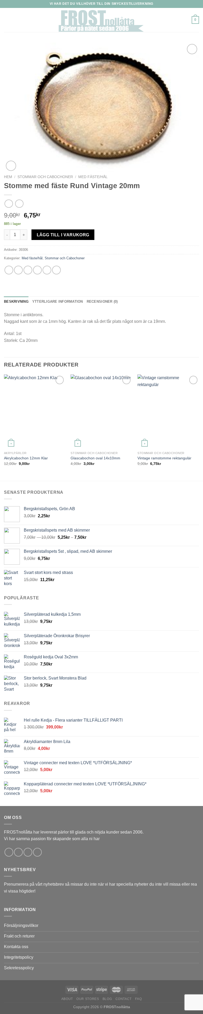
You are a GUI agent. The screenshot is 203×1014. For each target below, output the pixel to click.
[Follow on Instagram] (18, 852)
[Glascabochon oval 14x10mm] (101, 411)
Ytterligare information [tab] (57, 302)
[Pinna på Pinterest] (47, 270)
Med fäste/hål (93, 177)
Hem (8, 177)
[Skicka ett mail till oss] (28, 852)
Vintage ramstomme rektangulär (164, 458)
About (67, 999)
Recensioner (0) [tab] (102, 302)
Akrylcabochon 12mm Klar (26, 458)
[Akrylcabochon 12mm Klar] (35, 411)
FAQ (138, 999)
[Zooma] (11, 166)
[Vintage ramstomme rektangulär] (168, 411)
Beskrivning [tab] (16, 302)
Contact (124, 999)
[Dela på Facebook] (18, 270)
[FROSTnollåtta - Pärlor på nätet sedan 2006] (102, 20)
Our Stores (87, 999)
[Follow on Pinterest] (37, 852)
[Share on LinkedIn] (56, 270)
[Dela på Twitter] (28, 270)
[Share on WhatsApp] (8, 270)
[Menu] (7, 19)
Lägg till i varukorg (63, 235)
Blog (107, 999)
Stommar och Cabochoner (45, 177)
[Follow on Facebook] (8, 852)
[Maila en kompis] (37, 270)
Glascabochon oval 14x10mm (95, 458)
